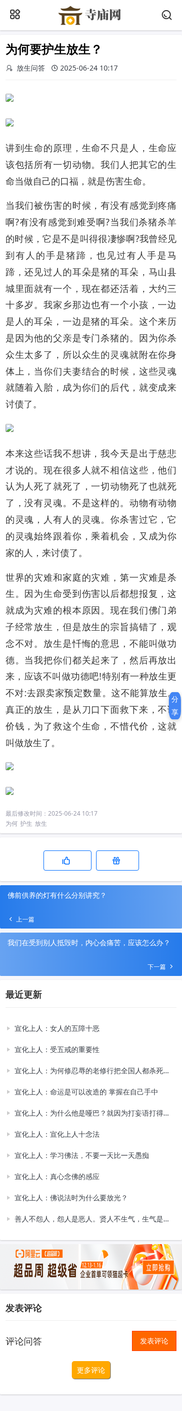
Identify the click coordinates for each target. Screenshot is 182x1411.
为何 (12, 823)
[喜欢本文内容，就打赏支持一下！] (117, 860)
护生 (26, 823)
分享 (174, 705)
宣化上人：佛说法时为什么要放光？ (71, 1197)
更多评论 (91, 1370)
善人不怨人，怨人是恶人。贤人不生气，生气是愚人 (93, 1218)
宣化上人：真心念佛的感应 (57, 1176)
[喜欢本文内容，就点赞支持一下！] (67, 860)
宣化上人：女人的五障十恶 (57, 1028)
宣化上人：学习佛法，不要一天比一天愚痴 (82, 1155)
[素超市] (90, 24)
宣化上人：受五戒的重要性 (57, 1049)
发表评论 (154, 1340)
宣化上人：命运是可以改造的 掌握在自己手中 (86, 1091)
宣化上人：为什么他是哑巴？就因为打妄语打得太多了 (93, 1113)
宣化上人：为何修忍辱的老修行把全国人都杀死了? (93, 1070)
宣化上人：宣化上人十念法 (57, 1134)
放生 (41, 823)
